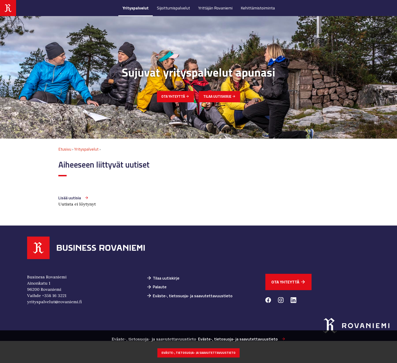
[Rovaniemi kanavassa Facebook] (268, 300)
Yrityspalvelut (135, 8)
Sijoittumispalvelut (173, 8)
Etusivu (64, 149)
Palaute (156, 287)
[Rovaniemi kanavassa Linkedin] (293, 300)
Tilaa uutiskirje (219, 96)
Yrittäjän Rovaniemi (215, 8)
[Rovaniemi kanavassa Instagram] (281, 300)
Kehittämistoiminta (258, 8)
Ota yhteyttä (175, 96)
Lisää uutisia (69, 198)
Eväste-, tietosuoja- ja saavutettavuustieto (189, 296)
